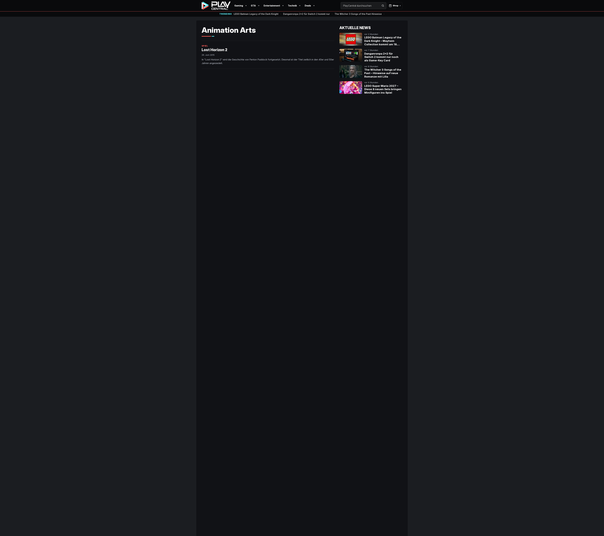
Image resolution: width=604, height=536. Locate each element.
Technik (292, 5)
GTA (253, 5)
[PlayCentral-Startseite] (216, 6)
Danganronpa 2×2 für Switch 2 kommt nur (306, 14)
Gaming (238, 5)
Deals (308, 5)
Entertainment (272, 5)
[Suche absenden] (382, 5)
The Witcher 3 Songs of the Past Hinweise (358, 14)
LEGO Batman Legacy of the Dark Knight (256, 14)
